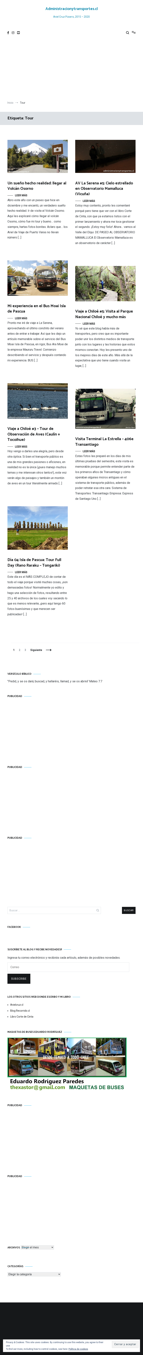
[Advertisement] (71, 69)
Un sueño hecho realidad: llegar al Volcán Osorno (36, 186)
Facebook (14, 927)
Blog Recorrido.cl (20, 1010)
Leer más (21, 195)
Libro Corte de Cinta (21, 1016)
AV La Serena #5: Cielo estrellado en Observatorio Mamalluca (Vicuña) (104, 188)
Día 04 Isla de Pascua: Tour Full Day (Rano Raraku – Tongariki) (34, 562)
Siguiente (36, 650)
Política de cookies (78, 1349)
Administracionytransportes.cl (71, 9)
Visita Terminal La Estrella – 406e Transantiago (104, 442)
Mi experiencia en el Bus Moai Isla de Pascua (36, 309)
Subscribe (19, 978)
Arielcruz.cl (16, 1004)
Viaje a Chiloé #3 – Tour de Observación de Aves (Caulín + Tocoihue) (33, 434)
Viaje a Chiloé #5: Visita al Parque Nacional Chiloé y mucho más (104, 314)
